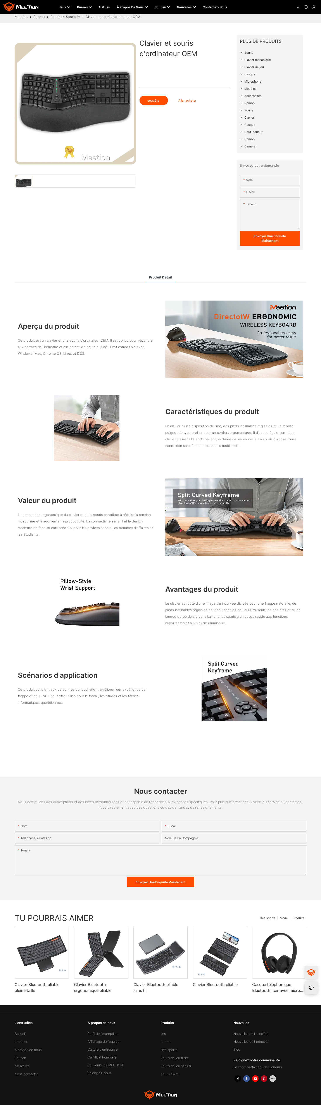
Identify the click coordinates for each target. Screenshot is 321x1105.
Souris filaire (169, 1074)
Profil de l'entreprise (102, 1034)
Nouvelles (22, 1066)
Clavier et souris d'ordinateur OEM (113, 17)
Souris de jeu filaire (174, 1058)
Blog (236, 1049)
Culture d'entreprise (103, 1049)
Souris (55, 17)
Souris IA (73, 17)
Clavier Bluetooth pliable (215, 984)
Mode (284, 918)
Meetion (21, 17)
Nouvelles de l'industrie (251, 1041)
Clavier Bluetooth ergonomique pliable (92, 987)
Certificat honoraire (102, 1057)
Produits (298, 918)
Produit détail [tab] (160, 277)
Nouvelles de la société (251, 1034)
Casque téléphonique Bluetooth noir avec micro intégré (276, 987)
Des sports (267, 918)
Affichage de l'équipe (103, 1041)
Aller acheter (187, 100)
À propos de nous (28, 1050)
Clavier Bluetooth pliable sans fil (155, 987)
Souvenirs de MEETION (105, 1065)
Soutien (20, 1058)
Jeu (163, 1034)
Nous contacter (26, 1074)
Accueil (20, 1034)
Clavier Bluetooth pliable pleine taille (37, 987)
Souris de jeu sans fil (176, 1066)
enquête (153, 100)
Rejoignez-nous (100, 1073)
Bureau (39, 17)
